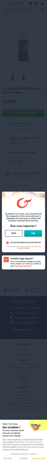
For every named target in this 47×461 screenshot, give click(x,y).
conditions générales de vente (29, 247)
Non (13, 233)
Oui (33, 233)
